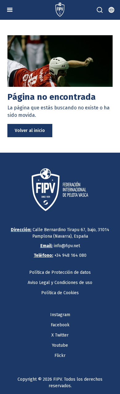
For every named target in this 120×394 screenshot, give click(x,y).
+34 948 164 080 (60, 255)
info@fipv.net (60, 245)
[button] (10, 10)
